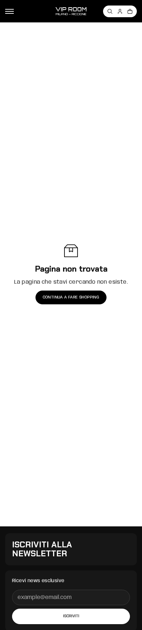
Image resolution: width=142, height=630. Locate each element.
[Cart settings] (130, 11)
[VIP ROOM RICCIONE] (71, 11)
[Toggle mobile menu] (9, 11)
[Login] (120, 11)
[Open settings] (110, 11)
